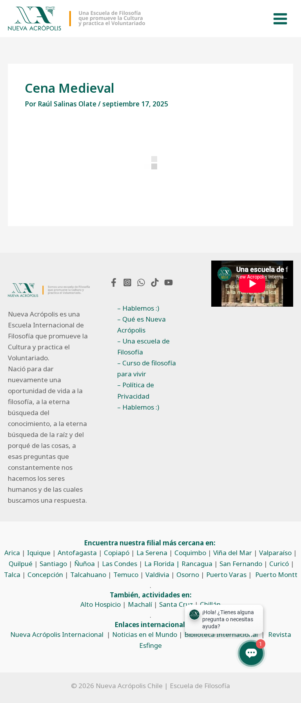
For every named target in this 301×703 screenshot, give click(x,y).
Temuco (125, 574)
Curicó (279, 563)
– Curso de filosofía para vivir (146, 368)
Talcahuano (88, 574)
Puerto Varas (226, 574)
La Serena (151, 552)
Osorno (187, 574)
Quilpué (21, 563)
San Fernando (240, 563)
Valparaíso (275, 552)
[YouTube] (168, 282)
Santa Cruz (176, 604)
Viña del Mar (232, 552)
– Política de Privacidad (135, 390)
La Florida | (162, 563)
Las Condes (119, 563)
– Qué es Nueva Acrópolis (141, 324)
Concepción (45, 574)
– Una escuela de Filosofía (143, 346)
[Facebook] (113, 282)
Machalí (140, 604)
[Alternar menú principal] (281, 19)
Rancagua (196, 563)
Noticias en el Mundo (144, 634)
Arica (12, 552)
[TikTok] (154, 282)
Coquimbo (190, 552)
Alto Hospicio (100, 604)
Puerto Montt (276, 574)
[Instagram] (127, 282)
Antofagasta (77, 552)
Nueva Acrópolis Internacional (56, 634)
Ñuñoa (84, 563)
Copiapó (116, 552)
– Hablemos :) (138, 308)
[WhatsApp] (141, 282)
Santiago (53, 563)
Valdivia (157, 574)
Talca (12, 574)
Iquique (39, 552)
